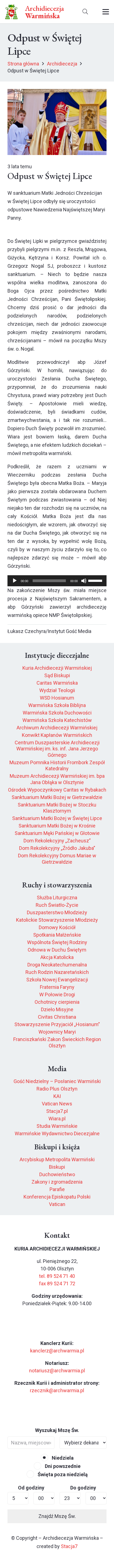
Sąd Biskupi (57, 675)
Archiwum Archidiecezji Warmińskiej (57, 728)
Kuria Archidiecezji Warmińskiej (57, 668)
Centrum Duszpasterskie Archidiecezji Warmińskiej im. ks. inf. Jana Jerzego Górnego (57, 749)
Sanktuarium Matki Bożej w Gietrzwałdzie (57, 797)
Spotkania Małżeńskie (57, 935)
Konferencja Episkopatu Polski (57, 1197)
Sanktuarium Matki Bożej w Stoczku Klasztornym (57, 808)
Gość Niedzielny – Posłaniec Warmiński (57, 1081)
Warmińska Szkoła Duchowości (57, 713)
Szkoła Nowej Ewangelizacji (57, 979)
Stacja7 (69, 1546)
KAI (57, 1096)
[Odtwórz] (14, 581)
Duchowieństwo (57, 1174)
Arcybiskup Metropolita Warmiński (57, 1159)
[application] (57, 580)
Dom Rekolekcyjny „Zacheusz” (57, 841)
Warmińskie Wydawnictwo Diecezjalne (57, 1133)
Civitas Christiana (57, 1017)
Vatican (57, 1204)
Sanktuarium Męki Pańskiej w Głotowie (57, 833)
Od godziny (31, 1488)
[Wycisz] (84, 581)
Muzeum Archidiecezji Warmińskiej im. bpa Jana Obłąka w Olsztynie (57, 779)
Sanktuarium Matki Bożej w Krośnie (57, 826)
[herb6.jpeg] (11, 11)
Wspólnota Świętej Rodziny (57, 942)
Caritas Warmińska (57, 683)
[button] (85, 11)
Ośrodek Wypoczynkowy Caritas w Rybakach (57, 790)
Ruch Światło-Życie (57, 905)
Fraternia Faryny (57, 987)
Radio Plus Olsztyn (57, 1089)
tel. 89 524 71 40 (57, 1276)
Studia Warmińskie (57, 1126)
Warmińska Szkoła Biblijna (57, 705)
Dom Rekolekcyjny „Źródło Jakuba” (57, 848)
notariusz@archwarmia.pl (57, 1370)
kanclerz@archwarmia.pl (57, 1351)
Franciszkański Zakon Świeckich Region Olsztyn (57, 1042)
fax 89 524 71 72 (57, 1283)
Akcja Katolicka (57, 957)
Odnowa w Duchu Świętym (57, 950)
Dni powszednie (62, 1466)
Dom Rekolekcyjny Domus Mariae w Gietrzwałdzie (57, 859)
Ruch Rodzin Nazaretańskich (57, 972)
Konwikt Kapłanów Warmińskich (57, 735)
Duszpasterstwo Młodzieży (57, 912)
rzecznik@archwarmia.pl (57, 1390)
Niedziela (62, 1458)
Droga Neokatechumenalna (57, 965)
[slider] (96, 580)
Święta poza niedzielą (62, 1474)
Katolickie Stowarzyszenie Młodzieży (57, 920)
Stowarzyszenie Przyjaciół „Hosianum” (57, 1024)
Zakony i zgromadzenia (57, 1182)
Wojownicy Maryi (57, 1032)
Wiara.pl (57, 1118)
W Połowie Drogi (57, 994)
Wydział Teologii (57, 690)
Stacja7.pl (57, 1111)
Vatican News (57, 1104)
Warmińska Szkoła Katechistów (57, 720)
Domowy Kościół (57, 927)
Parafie (57, 1189)
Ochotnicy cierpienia (57, 1002)
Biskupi (57, 1167)
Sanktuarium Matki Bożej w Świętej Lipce (57, 818)
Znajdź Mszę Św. (57, 1516)
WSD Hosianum (57, 698)
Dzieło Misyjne (57, 1009)
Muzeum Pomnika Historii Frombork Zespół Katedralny (57, 766)
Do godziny (83, 1488)
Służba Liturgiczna (57, 897)
